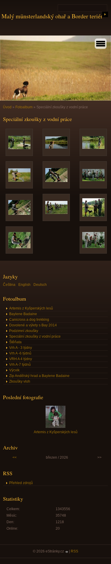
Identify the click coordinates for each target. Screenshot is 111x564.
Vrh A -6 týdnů (20, 353)
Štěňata (15, 342)
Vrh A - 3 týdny (20, 348)
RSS (74, 551)
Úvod (7, 107)
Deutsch (40, 285)
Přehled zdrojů (21, 483)
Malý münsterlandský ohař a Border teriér (52, 16)
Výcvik (14, 370)
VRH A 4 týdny (20, 359)
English (24, 285)
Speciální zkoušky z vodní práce (35, 336)
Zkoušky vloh (19, 381)
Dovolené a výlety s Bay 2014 (33, 325)
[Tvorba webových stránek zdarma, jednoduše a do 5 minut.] (67, 551)
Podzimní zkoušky (23, 331)
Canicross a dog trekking (29, 320)
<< (14, 457)
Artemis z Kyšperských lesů (31, 308)
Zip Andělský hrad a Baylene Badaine (39, 376)
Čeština (9, 285)
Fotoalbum (24, 107)
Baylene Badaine (23, 314)
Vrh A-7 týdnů (20, 364)
